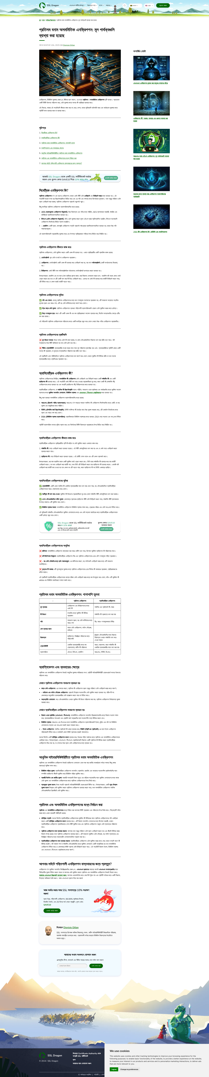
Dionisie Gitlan (69, 45)
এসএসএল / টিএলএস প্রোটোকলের (90, 392)
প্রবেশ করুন (163, 5)
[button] (124, 5)
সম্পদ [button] (100, 5)
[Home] (49, 5)
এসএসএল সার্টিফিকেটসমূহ (76, 5)
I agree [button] (113, 1069)
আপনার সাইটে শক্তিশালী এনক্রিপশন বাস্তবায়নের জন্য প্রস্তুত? (61, 163)
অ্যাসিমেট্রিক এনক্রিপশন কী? (50, 138)
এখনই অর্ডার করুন (52, 910)
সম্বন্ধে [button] (108, 5)
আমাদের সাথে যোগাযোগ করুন (82, 1063)
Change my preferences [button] (129, 1069)
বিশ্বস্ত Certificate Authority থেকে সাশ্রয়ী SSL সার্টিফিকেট (87, 1054)
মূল (40, 20)
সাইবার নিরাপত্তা (50, 20)
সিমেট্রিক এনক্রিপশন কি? (49, 132)
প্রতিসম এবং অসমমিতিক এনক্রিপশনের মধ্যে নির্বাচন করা (58, 158)
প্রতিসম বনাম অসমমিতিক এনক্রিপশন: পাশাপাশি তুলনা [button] (58, 143)
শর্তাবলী (96, 1074)
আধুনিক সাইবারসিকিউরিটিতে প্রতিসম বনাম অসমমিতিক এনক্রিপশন (61, 153)
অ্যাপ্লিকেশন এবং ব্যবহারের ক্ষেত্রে (52, 148)
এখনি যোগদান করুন (96, 966)
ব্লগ (43, 20)
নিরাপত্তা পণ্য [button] (91, 5)
